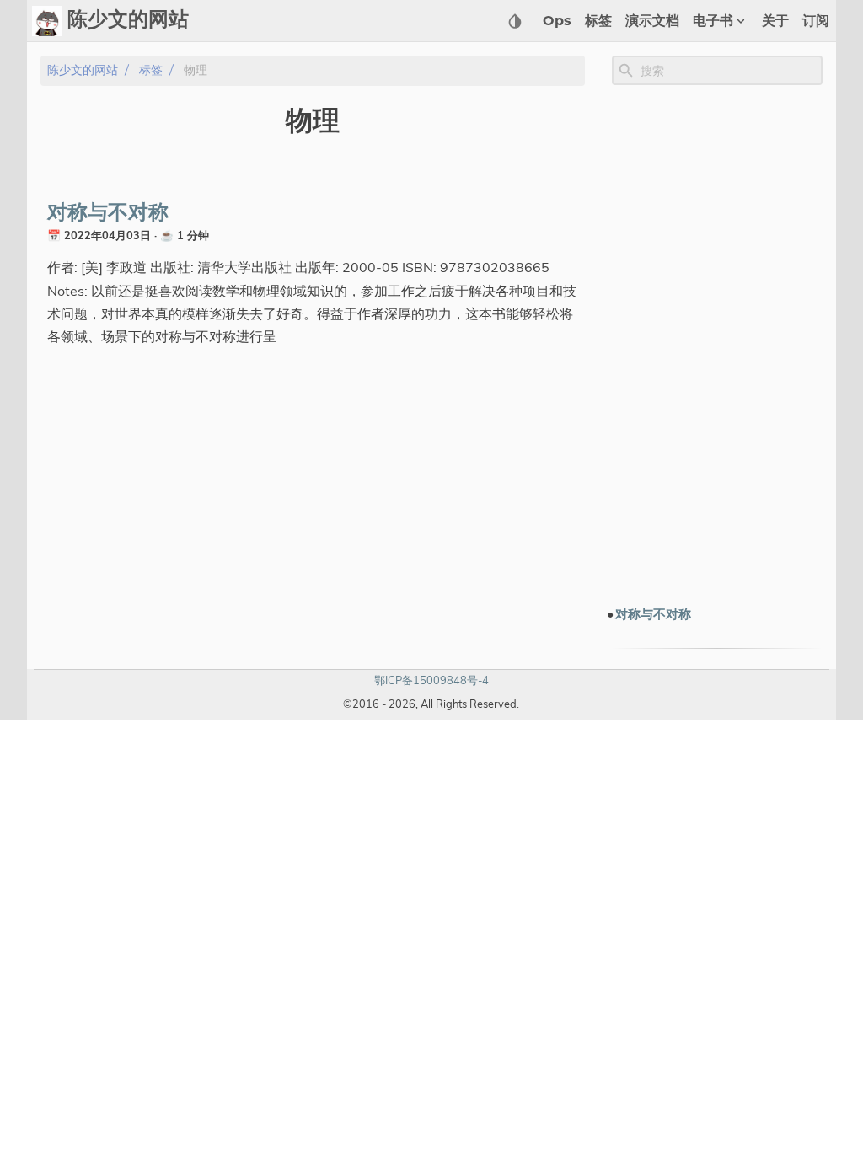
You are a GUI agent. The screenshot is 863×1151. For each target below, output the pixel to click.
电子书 (713, 21)
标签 (598, 21)
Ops (557, 21)
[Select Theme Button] (515, 21)
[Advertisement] (717, 344)
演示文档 (652, 21)
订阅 (815, 21)
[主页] (47, 21)
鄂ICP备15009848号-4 (431, 680)
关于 (775, 21)
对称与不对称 (108, 213)
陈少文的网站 (82, 70)
